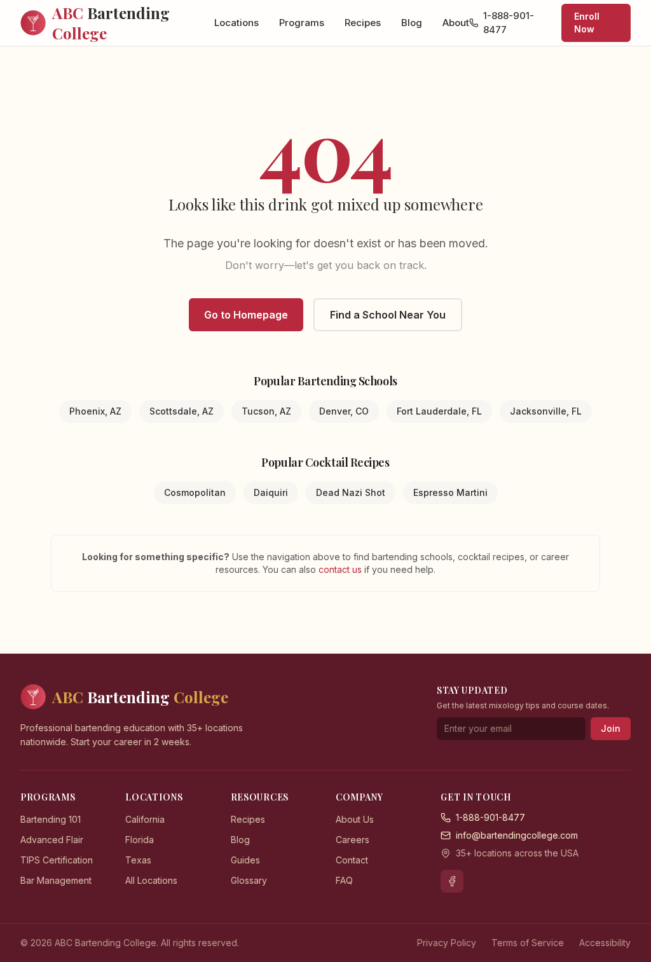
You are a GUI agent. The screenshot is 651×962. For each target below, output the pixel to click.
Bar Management (56, 880)
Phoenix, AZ (95, 411)
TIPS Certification (56, 860)
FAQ (344, 880)
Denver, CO (344, 411)
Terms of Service (527, 942)
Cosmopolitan (195, 492)
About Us (355, 819)
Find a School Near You (388, 314)
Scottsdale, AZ (181, 411)
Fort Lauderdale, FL (439, 411)
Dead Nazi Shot (350, 492)
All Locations (151, 880)
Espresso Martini (450, 492)
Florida (139, 839)
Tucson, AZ (266, 411)
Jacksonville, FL (546, 411)
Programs (301, 23)
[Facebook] (452, 881)
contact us (341, 569)
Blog (411, 23)
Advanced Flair (51, 839)
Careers (352, 839)
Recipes (363, 23)
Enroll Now (587, 22)
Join (610, 728)
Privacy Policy (446, 942)
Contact (352, 860)
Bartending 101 (50, 819)
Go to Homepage (246, 314)
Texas (138, 860)
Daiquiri (271, 492)
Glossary (249, 880)
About (455, 23)
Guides (245, 860)
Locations (236, 23)
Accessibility (605, 942)
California (145, 819)
